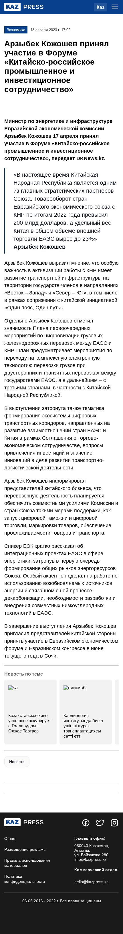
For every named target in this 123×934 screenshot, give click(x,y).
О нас (9, 838)
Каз (100, 7)
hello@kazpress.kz (91, 881)
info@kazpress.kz (90, 859)
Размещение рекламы (25, 849)
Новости (17, 761)
